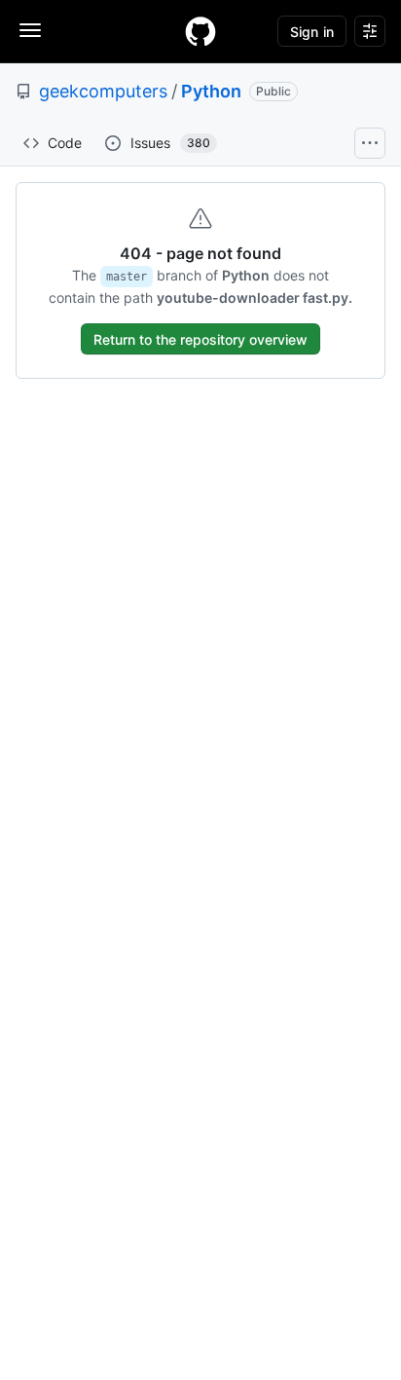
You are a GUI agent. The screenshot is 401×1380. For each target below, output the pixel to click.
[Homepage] (200, 31)
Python (211, 91)
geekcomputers (103, 91)
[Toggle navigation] (30, 30)
